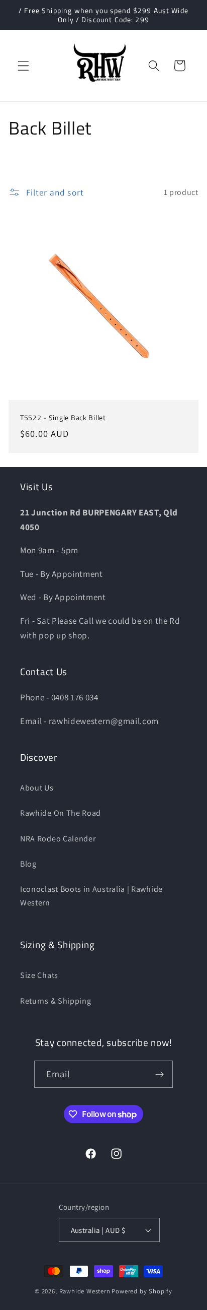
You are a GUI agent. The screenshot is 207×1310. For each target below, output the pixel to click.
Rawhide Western (85, 1291)
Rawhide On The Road (60, 813)
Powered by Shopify (142, 1291)
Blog (28, 864)
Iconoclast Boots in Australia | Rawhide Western (91, 896)
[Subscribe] (160, 1074)
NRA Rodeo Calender (57, 838)
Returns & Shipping (55, 1001)
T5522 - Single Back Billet (63, 418)
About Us (37, 787)
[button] (23, 66)
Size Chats (39, 975)
